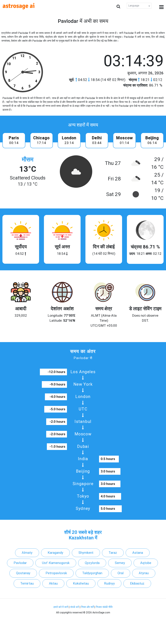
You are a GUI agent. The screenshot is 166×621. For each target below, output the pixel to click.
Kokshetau (81, 583)
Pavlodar (20, 563)
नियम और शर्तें (87, 607)
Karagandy (55, 553)
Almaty (27, 553)
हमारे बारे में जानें (60, 607)
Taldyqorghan (92, 573)
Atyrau (144, 573)
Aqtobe (145, 563)
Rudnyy (109, 583)
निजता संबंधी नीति (104, 607)
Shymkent (85, 553)
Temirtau (27, 583)
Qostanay (23, 573)
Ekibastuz (137, 583)
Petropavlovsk (56, 573)
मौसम (27, 159)
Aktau (53, 583)
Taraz (113, 553)
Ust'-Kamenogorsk (56, 563)
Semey (120, 563)
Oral (121, 573)
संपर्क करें (74, 607)
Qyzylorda (92, 563)
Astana (137, 553)
